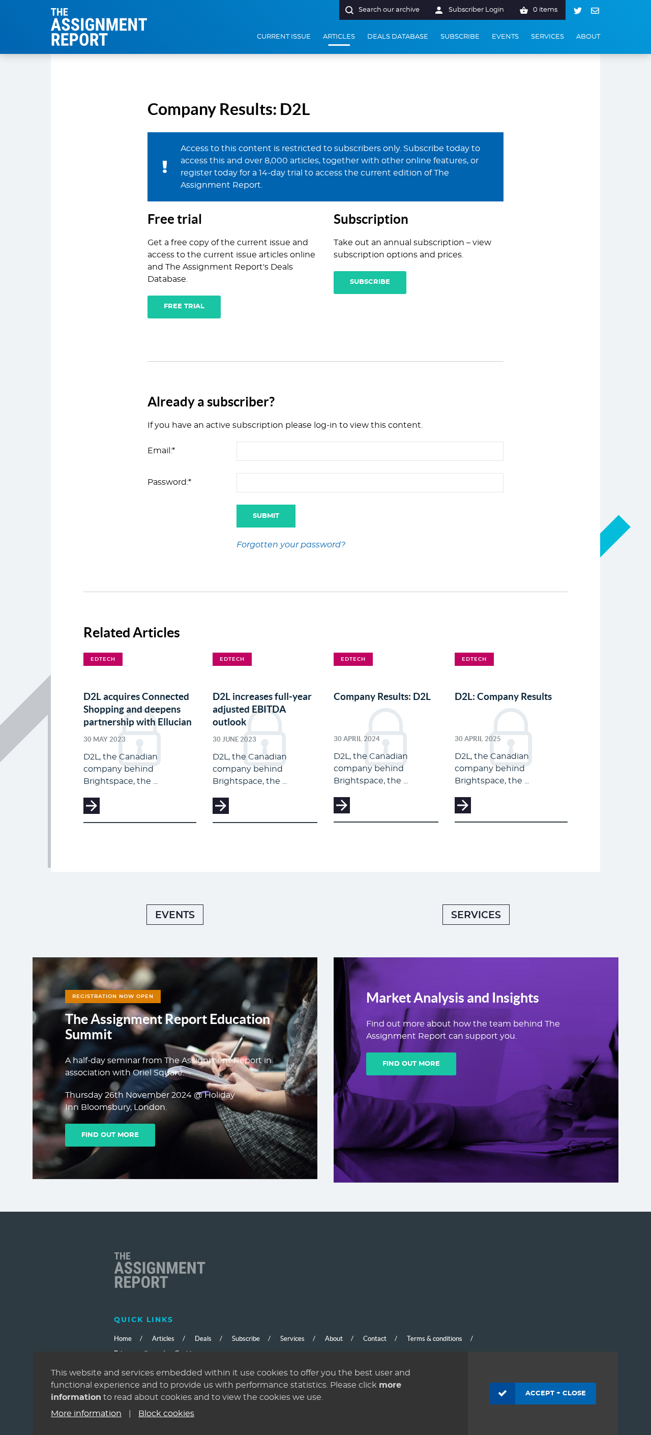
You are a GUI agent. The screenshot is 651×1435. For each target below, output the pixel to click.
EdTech (103, 659)
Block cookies (166, 1414)
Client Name (159, 1271)
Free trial (184, 306)
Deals (203, 1338)
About (334, 1338)
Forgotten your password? (290, 545)
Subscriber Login (476, 10)
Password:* (169, 482)
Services (476, 915)
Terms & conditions (434, 1338)
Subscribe (370, 282)
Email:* (161, 451)
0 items (545, 10)
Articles (163, 1338)
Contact (375, 1338)
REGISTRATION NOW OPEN (113, 996)
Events (175, 915)
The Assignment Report (99, 27)
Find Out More (110, 1135)
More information (86, 1414)
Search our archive (389, 10)
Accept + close (555, 1393)
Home (123, 1338)
